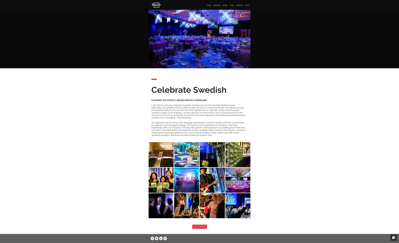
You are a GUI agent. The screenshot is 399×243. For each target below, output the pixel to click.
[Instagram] (152, 238)
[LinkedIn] (161, 238)
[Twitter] (156, 238)
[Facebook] (165, 238)
